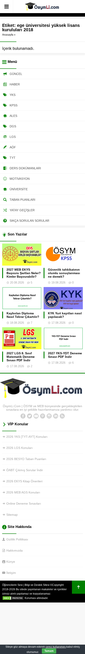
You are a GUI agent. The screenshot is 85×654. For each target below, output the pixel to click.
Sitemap (12, 514)
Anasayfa (7, 34)
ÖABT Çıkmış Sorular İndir (24, 470)
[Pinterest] (42, 416)
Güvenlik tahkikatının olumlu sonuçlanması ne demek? (64, 273)
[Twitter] (29, 416)
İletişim (11, 572)
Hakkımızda (14, 550)
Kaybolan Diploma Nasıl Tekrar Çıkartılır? (23, 314)
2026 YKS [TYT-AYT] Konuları (27, 436)
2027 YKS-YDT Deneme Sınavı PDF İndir (65, 354)
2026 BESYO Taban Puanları (26, 459)
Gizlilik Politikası (17, 539)
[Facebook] (23, 416)
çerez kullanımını (56, 646)
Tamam (49, 650)
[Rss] (62, 416)
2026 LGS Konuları (19, 448)
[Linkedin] (55, 416)
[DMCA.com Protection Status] (13, 598)
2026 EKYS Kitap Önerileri (24, 481)
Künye (10, 561)
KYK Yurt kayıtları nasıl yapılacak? (65, 314)
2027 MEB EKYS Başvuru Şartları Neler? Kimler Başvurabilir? (24, 273)
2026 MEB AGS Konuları (23, 492)
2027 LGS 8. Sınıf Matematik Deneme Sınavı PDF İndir (21, 356)
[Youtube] (36, 416)
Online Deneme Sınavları (23, 503)
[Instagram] (49, 416)
